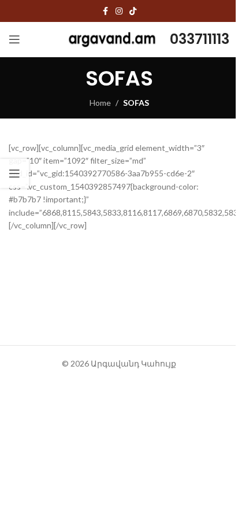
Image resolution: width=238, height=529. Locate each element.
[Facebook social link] (105, 11)
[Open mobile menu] (14, 39)
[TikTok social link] (133, 11)
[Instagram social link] (119, 11)
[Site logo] (112, 38)
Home (100, 103)
